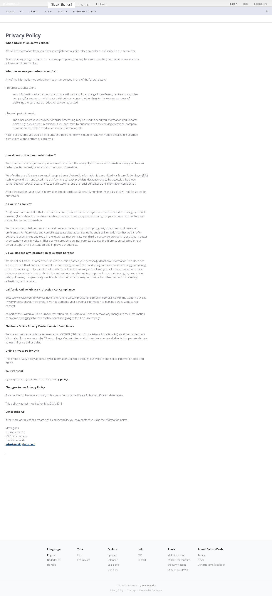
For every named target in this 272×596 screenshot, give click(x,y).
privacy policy (59, 379)
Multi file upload (176, 555)
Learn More (260, 3)
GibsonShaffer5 (61, 4)
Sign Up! (84, 4)
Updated (112, 555)
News (201, 560)
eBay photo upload (178, 569)
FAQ (139, 555)
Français (51, 564)
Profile (48, 11)
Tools (171, 549)
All (21, 11)
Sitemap (131, 590)
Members (113, 569)
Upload (101, 4)
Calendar (33, 11)
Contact (141, 560)
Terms (201, 555)
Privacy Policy (116, 590)
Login (233, 3)
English (51, 555)
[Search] (267, 11)
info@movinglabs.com (20, 444)
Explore (112, 549)
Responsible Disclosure (150, 590)
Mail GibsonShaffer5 (84, 11)
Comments (113, 564)
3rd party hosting (177, 564)
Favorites (62, 11)
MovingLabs (149, 585)
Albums (10, 11)
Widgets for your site (179, 560)
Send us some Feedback (211, 564)
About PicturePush (210, 549)
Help (245, 3)
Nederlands (53, 560)
